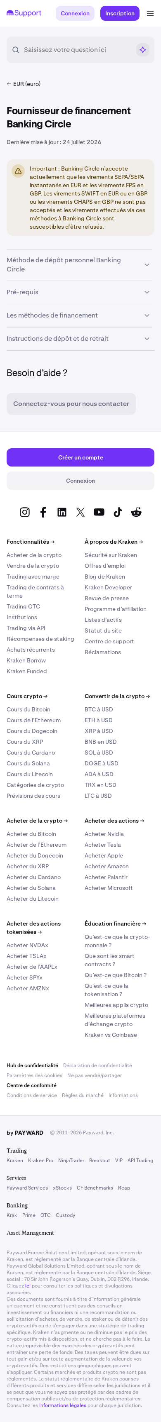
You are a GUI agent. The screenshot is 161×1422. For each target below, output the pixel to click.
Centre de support (109, 641)
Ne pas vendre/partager (94, 1075)
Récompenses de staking (40, 639)
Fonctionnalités (30, 541)
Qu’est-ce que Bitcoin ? (116, 975)
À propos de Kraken (114, 541)
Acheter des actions (114, 820)
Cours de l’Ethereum (34, 720)
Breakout (99, 1160)
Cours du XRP (25, 741)
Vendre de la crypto (33, 565)
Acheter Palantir (106, 877)
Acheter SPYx (25, 977)
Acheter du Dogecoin (35, 855)
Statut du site (103, 630)
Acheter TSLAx (27, 956)
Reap (124, 1188)
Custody (65, 1215)
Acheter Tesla (103, 844)
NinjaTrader (71, 1160)
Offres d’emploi (105, 565)
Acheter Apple (104, 855)
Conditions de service (32, 1095)
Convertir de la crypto (117, 696)
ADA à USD (99, 774)
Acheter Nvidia (104, 834)
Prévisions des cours (33, 795)
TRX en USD (100, 785)
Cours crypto (27, 696)
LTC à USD (98, 795)
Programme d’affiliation (116, 609)
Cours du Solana (28, 763)
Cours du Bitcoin (28, 709)
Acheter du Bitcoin (31, 834)
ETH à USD (99, 720)
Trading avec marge (33, 576)
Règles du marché (83, 1095)
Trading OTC (23, 606)
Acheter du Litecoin (33, 898)
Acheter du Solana (31, 888)
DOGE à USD (101, 763)
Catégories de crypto (35, 785)
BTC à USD (99, 709)
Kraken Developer (108, 587)
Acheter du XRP (28, 866)
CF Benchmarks (95, 1188)
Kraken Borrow (26, 660)
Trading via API (26, 628)
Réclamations (103, 652)
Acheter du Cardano (34, 877)
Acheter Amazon (107, 866)
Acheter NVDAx (27, 945)
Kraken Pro (40, 1160)
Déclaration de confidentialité (97, 1065)
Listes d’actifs (103, 619)
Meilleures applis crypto (116, 1005)
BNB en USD (101, 741)
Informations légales (62, 1405)
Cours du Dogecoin (32, 731)
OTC (45, 1215)
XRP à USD (99, 731)
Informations (123, 1095)
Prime (29, 1215)
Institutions (22, 617)
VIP (119, 1160)
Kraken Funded (27, 671)
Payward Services (27, 1188)
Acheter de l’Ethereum (36, 844)
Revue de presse (107, 598)
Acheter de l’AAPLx (32, 966)
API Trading (140, 1160)
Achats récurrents (31, 649)
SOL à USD (99, 752)
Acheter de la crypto (34, 555)
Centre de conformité (32, 1085)
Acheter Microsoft (109, 888)
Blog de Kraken (105, 576)
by (25, 1132)
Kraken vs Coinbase (111, 1034)
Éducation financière (115, 923)
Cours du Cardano (31, 752)
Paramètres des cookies (34, 1075)
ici (28, 1286)
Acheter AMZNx (28, 988)
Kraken (15, 1160)
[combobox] (77, 50)
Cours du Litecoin (30, 774)
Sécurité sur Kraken (111, 555)
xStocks (62, 1188)
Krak (12, 1215)
